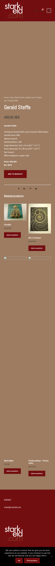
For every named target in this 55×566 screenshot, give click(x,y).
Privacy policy (32, 560)
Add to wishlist (15, 174)
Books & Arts (19, 97)
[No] (51, 556)
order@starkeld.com (12, 507)
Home (6, 97)
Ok (19, 560)
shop (12, 97)
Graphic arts (30, 97)
